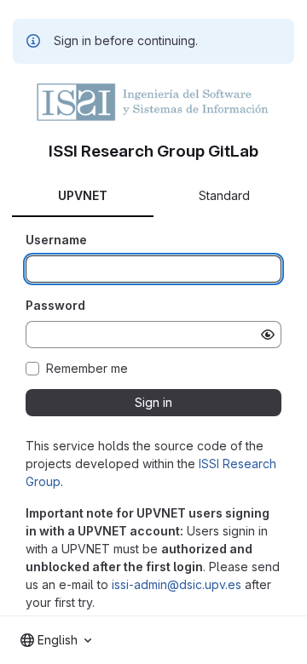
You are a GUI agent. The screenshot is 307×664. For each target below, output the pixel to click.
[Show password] (267, 334)
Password (55, 305)
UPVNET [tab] (82, 195)
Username (56, 239)
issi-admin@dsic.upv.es (176, 584)
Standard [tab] (224, 195)
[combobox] (56, 640)
